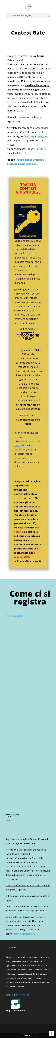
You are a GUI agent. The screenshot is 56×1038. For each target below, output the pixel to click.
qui (39, 506)
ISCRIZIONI (20, 449)
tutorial (43, 148)
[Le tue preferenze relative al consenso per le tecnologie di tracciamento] (51, 1033)
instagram (42, 136)
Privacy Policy (10, 948)
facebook (29, 136)
